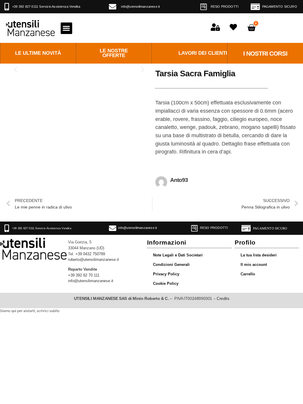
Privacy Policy (166, 274)
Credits (223, 298)
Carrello (248, 274)
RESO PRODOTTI (225, 6)
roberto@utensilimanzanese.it (93, 260)
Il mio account (254, 265)
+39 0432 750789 (90, 254)
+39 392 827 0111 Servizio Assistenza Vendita (46, 6)
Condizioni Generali (171, 265)
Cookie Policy (165, 284)
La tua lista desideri (259, 255)
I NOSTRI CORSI (265, 53)
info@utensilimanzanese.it (140, 6)
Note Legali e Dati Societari (178, 255)
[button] (66, 28)
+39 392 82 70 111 (83, 275)
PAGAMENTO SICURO (279, 6)
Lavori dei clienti (202, 53)
